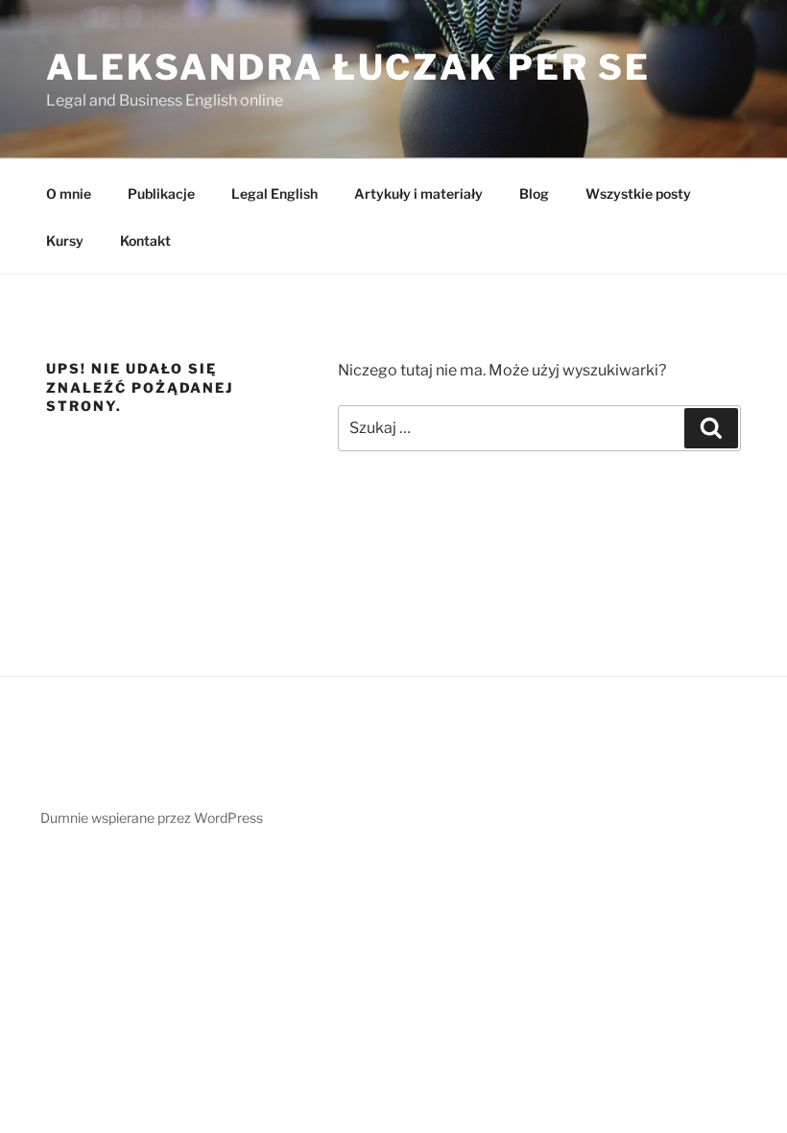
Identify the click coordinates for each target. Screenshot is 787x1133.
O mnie (68, 193)
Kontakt (145, 240)
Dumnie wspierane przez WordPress (151, 817)
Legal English (274, 193)
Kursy (64, 240)
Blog (534, 193)
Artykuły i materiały (418, 193)
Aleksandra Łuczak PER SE (348, 67)
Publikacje (161, 193)
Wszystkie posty (638, 193)
